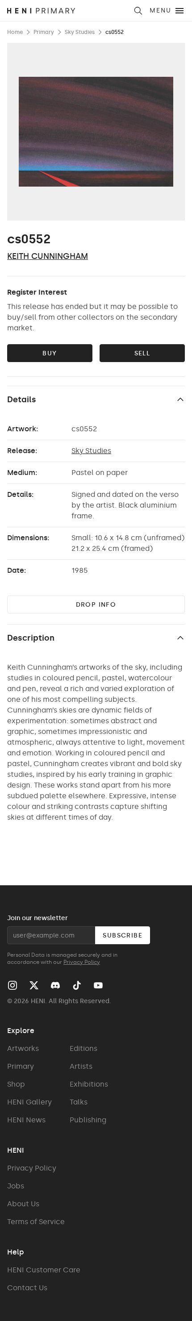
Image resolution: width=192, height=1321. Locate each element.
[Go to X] (34, 985)
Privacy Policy (81, 962)
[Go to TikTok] (76, 985)
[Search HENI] (138, 10)
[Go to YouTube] (98, 985)
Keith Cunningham (47, 256)
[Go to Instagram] (12, 985)
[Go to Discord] (55, 985)
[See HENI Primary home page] (67, 11)
